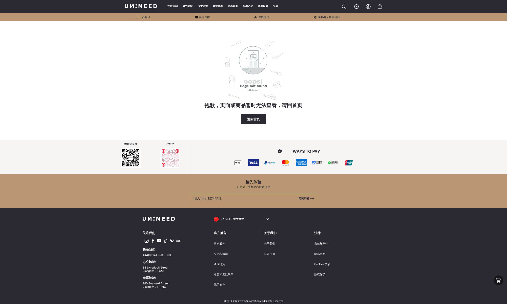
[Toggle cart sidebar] (343, 6)
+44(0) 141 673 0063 (157, 255)
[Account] (356, 6)
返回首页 (253, 119)
